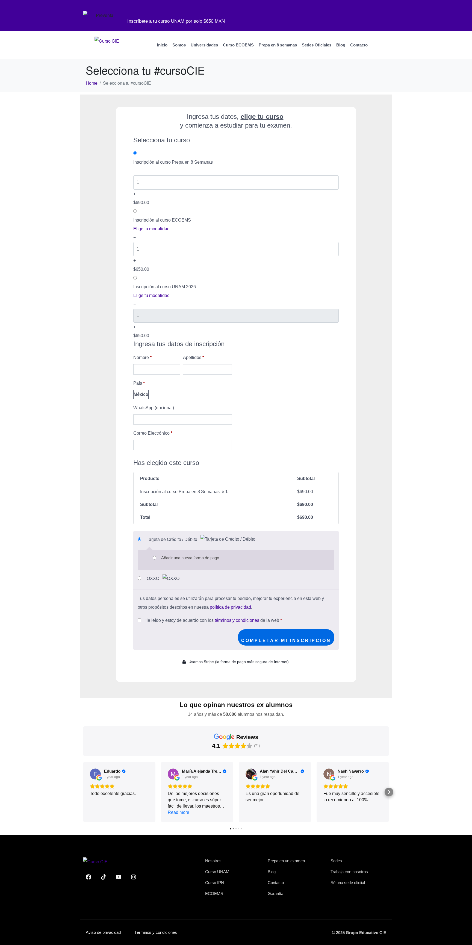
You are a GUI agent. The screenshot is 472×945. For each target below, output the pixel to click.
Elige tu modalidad (151, 228)
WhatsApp (153, 407)
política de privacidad (230, 607)
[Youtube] (118, 877)
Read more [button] (178, 812)
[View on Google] (95, 774)
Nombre (142, 357)
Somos (179, 45)
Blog (340, 45)
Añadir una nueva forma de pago (190, 558)
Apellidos (193, 357)
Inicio (162, 45)
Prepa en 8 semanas (278, 45)
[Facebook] (88, 877)
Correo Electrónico (152, 433)
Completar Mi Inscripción (286, 640)
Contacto (359, 45)
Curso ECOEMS (238, 45)
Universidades (204, 45)
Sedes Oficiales (316, 45)
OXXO (153, 578)
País (139, 383)
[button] (83, 792)
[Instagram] (133, 877)
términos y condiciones (237, 620)
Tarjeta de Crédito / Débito (172, 539)
